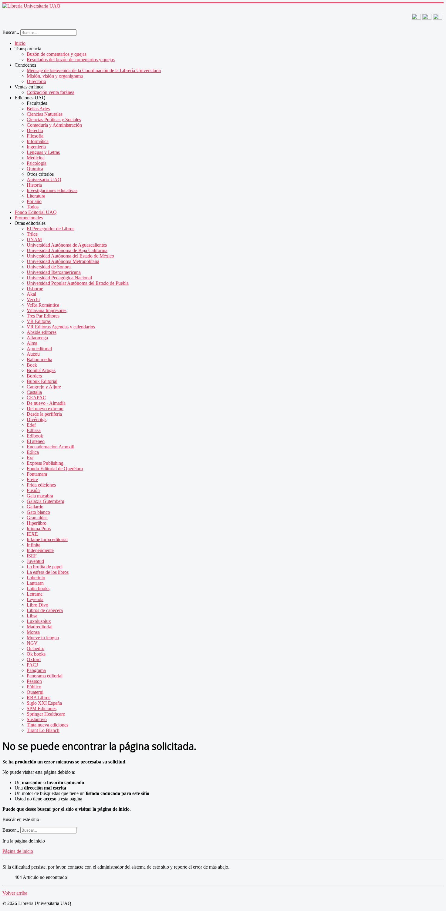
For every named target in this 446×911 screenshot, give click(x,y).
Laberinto (36, 577)
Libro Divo (37, 604)
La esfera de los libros (48, 572)
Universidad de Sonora (49, 266)
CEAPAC (36, 397)
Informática (38, 141)
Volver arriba (14, 893)
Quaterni (35, 692)
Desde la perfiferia (44, 414)
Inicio (20, 43)
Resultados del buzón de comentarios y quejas (71, 59)
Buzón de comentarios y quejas (56, 54)
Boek (32, 364)
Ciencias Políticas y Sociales (54, 119)
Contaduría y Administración (54, 125)
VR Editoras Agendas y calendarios (61, 326)
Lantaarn (35, 583)
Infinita (33, 544)
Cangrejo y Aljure (44, 386)
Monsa (33, 632)
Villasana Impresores (46, 310)
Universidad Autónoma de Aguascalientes (67, 245)
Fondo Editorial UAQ (36, 212)
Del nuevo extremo (45, 408)
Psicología (36, 163)
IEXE (32, 534)
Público (34, 686)
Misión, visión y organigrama (55, 75)
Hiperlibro (36, 523)
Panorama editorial (45, 675)
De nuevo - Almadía (46, 403)
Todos (33, 206)
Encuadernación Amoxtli (50, 446)
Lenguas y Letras (43, 152)
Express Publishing (45, 463)
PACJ (32, 664)
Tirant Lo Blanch (43, 730)
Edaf (31, 424)
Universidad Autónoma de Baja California (67, 250)
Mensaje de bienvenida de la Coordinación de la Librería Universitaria (94, 70)
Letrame (34, 594)
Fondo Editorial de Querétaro (55, 468)
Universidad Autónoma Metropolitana (63, 261)
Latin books (38, 588)
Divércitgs (36, 419)
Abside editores (41, 332)
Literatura (36, 195)
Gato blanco (38, 512)
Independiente (40, 550)
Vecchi (33, 299)
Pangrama (36, 670)
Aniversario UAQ (44, 179)
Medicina (36, 157)
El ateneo (36, 441)
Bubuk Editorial (42, 381)
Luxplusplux (39, 621)
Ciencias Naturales (45, 114)
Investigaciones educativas (52, 190)
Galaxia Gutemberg (45, 501)
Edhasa (34, 430)
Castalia (34, 392)
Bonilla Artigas (41, 370)
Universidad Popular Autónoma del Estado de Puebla (78, 283)
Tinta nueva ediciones (47, 724)
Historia (34, 185)
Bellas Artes (38, 108)
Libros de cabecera (45, 610)
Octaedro (35, 648)
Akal (31, 294)
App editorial (39, 348)
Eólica (33, 452)
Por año (34, 201)
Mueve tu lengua (43, 637)
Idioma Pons (39, 528)
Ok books (36, 654)
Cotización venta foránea (50, 92)
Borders (34, 375)
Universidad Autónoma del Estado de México (70, 255)
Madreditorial (39, 626)
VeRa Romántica (43, 305)
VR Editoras (39, 321)
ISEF (32, 555)
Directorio (36, 81)
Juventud (35, 561)
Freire (32, 479)
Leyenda (35, 599)
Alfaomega (37, 337)
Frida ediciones (41, 484)
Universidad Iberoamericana (54, 272)
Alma (32, 343)
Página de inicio (17, 851)
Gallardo (35, 506)
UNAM (34, 239)
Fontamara (37, 474)
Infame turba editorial (47, 539)
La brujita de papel (45, 566)
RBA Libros (38, 697)
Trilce (32, 234)
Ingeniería (36, 146)
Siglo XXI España (44, 703)
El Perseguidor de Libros (50, 228)
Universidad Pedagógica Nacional (59, 277)
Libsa (32, 615)
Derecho (35, 130)
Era (30, 457)
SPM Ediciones (41, 708)
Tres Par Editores (43, 315)
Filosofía (35, 135)
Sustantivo (37, 719)
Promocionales (29, 217)
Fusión (33, 490)
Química (35, 168)
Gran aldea (37, 517)
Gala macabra (40, 495)
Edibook (35, 435)
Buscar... (10, 32)
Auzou (33, 354)
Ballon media (39, 359)
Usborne (35, 288)
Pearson (34, 681)
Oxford (34, 659)
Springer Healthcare (46, 713)
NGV (32, 643)
